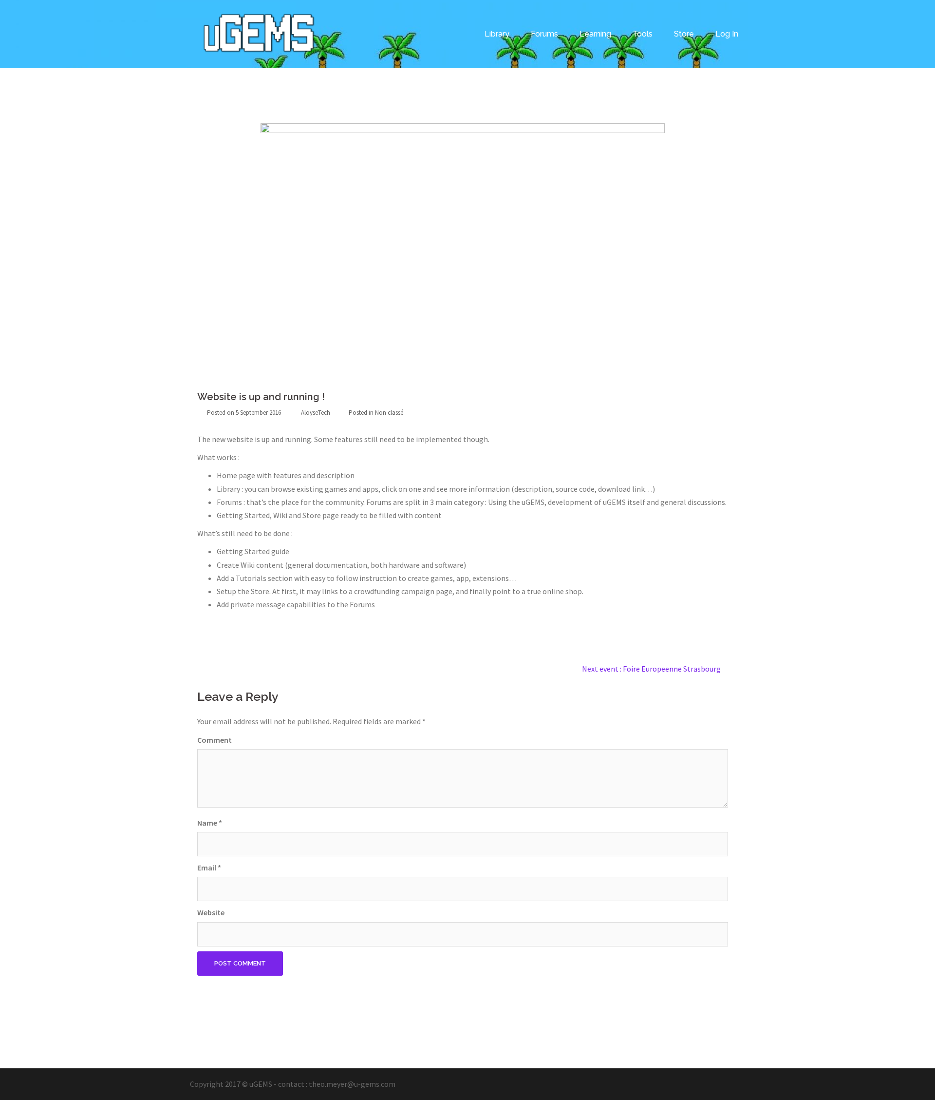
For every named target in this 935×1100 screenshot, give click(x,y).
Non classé (389, 412)
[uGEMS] (259, 33)
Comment (214, 740)
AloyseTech (315, 412)
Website (210, 912)
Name (209, 823)
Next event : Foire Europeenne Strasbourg (651, 669)
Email (209, 867)
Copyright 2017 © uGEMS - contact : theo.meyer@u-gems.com (292, 1084)
